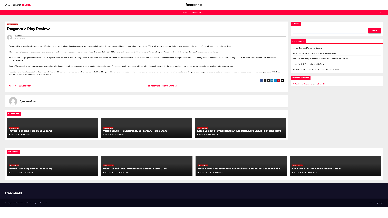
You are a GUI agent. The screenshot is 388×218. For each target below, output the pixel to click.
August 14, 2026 (111, 172)
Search (295, 24)
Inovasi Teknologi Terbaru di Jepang (30, 130)
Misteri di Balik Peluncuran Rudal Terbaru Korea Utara (135, 130)
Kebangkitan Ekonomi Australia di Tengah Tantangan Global (316, 69)
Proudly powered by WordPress (15, 203)
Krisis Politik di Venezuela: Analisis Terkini (309, 64)
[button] (381, 13)
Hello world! (320, 84)
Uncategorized (12, 24)
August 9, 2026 (205, 172)
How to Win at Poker (21, 86)
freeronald (194, 5)
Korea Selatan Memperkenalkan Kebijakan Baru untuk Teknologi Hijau (239, 130)
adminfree (20, 35)
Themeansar (44, 203)
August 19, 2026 (17, 172)
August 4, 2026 (300, 172)
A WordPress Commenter (303, 84)
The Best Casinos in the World (160, 86)
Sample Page (197, 13)
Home (184, 13)
